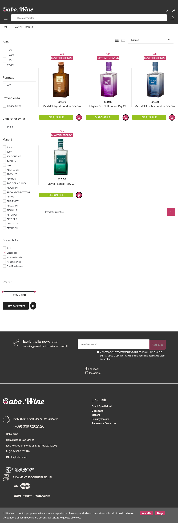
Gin (62, 53)
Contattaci (98, 410)
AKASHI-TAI (12, 187)
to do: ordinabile (14, 257)
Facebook (93, 369)
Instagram (95, 373)
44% (9, 59)
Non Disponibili (14, 261)
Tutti (9, 248)
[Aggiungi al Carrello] (79, 117)
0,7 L (10, 85)
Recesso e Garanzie (104, 423)
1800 (9, 151)
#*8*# (10, 126)
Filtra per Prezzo (16, 305)
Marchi (96, 415)
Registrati (157, 345)
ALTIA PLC (12, 218)
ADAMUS (11, 178)
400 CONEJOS (14, 156)
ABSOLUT (12, 174)
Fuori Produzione (15, 266)
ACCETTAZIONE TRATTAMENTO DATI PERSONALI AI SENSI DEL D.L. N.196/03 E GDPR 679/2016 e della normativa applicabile (132, 355)
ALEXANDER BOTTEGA (18, 192)
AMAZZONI (12, 223)
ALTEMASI (12, 214)
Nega (160, 513)
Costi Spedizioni (102, 406)
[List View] (123, 40)
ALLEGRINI (12, 205)
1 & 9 (9, 147)
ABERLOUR (13, 169)
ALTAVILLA (12, 210)
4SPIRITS (11, 160)
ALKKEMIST (12, 201)
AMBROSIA (12, 227)
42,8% (10, 54)
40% (9, 49)
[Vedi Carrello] (173, 18)
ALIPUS (10, 196)
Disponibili (12, 252)
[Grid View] (117, 40)
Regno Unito (14, 106)
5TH (9, 165)
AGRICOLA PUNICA (16, 183)
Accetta (146, 513)
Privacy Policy (100, 419)
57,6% (10, 64)
